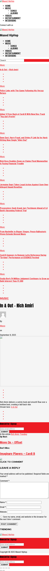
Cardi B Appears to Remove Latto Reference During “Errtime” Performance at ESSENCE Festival (23, 256)
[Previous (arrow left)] (1, 570)
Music (8, 8)
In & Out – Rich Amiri (9, 69)
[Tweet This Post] (27, 76)
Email (3, 507)
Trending (23, 434)
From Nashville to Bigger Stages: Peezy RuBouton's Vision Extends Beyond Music (23, 232)
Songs (13, 10)
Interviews (10, 20)
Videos (8, 15)
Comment (4, 481)
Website (3, 512)
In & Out (14, 407)
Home (7, 6)
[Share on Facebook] (27, 74)
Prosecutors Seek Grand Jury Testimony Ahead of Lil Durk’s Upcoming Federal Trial (24, 209)
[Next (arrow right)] (4, 570)
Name (3, 502)
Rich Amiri (15, 434)
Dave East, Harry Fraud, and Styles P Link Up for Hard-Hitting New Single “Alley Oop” (24, 138)
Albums (14, 13)
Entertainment (13, 18)
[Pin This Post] (27, 79)
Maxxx (2, 326)
